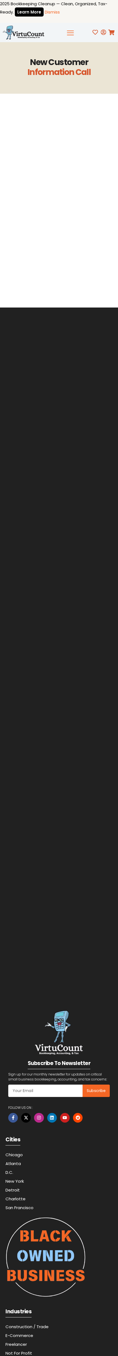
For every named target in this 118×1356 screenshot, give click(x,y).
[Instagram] (39, 1118)
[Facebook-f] (13, 1118)
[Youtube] (65, 1118)
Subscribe (96, 1090)
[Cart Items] (112, 32)
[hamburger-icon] (70, 33)
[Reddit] (78, 1118)
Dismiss (52, 12)
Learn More (29, 12)
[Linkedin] (52, 1118)
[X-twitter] (26, 1118)
